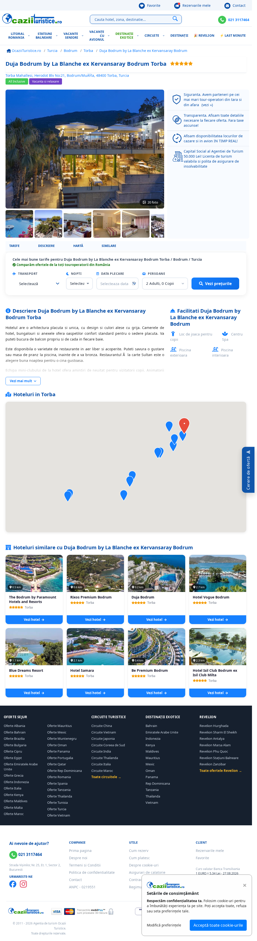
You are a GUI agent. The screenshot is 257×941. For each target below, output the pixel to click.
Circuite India (101, 751)
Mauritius (153, 758)
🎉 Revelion (204, 35)
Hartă (78, 246)
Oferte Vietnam (58, 815)
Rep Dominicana (158, 783)
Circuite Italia (101, 764)
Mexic (150, 764)
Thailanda (153, 796)
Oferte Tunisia (57, 802)
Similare (109, 246)
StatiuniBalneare (44, 36)
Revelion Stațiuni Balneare (219, 758)
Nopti (76, 274)
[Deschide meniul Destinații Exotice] (139, 36)
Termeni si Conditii (85, 865)
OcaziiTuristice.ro (26, 50)
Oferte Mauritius (59, 725)
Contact (238, 5)
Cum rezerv (138, 850)
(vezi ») (207, 104)
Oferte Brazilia (14, 738)
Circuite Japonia (103, 738)
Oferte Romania (59, 777)
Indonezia (153, 738)
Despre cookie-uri (144, 865)
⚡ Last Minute (233, 35)
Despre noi (78, 857)
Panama (152, 777)
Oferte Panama (58, 751)
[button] (130, 481)
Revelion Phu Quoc (214, 751)
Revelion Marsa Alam (215, 745)
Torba (88, 50)
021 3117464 (238, 19)
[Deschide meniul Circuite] (165, 35)
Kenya (150, 745)
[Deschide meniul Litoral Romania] (30, 36)
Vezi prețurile (218, 283)
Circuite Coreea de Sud (108, 745)
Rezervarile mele (196, 5)
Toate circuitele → (106, 777)
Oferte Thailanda (59, 796)
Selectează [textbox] (28, 283)
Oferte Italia (12, 788)
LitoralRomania (16, 36)
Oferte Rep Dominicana (64, 770)
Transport (27, 274)
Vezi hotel (32, 619)
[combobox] (37, 284)
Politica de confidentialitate (92, 872)
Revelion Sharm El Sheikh (218, 732)
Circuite (152, 35)
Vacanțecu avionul (96, 36)
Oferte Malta (13, 807)
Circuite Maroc (102, 770)
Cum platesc (139, 857)
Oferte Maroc (14, 814)
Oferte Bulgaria (15, 745)
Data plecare (112, 274)
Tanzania (152, 789)
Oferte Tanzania (59, 789)
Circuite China (101, 725)
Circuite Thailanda (104, 758)
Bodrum (70, 50)
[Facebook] (12, 884)
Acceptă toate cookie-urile (218, 925)
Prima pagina (80, 850)
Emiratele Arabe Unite (162, 732)
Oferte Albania (14, 725)
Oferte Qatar (56, 764)
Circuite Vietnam (103, 732)
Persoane (156, 274)
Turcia (52, 50)
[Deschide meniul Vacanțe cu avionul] (110, 36)
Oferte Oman (57, 745)
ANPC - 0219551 (82, 887)
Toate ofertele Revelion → (221, 770)
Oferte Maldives (15, 801)
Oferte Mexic (56, 732)
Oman (150, 770)
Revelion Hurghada (214, 725)
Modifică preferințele (164, 925)
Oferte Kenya (13, 794)
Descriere (46, 246)
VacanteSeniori (70, 36)
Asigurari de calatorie (147, 872)
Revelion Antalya (212, 738)
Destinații (179, 35)
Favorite (153, 5)
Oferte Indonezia (16, 782)
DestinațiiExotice (124, 36)
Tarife (14, 246)
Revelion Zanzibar (213, 764)
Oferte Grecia (13, 775)
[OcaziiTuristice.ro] (32, 18)
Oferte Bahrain (15, 732)
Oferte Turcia (56, 809)
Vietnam (152, 802)
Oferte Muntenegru (62, 738)
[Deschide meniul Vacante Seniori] (84, 36)
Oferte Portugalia (60, 758)
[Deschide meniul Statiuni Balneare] (58, 36)
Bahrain (151, 725)
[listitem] (19, 224)
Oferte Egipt (13, 758)
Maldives (152, 751)
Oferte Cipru (13, 751)
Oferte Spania (57, 783)
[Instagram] (23, 884)
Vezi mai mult (21, 381)
